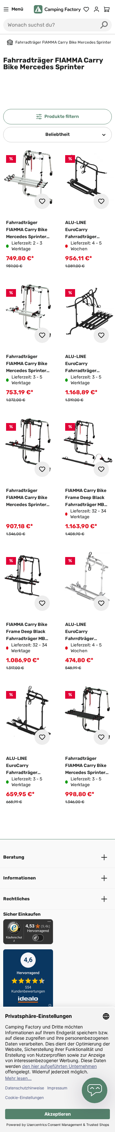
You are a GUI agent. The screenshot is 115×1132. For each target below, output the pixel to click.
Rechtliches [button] (16, 899)
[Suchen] (104, 25)
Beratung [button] (13, 857)
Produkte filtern (61, 116)
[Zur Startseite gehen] (57, 9)
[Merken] (42, 201)
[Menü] (49, 923)
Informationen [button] (19, 878)
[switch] (38, 937)
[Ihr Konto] (96, 9)
